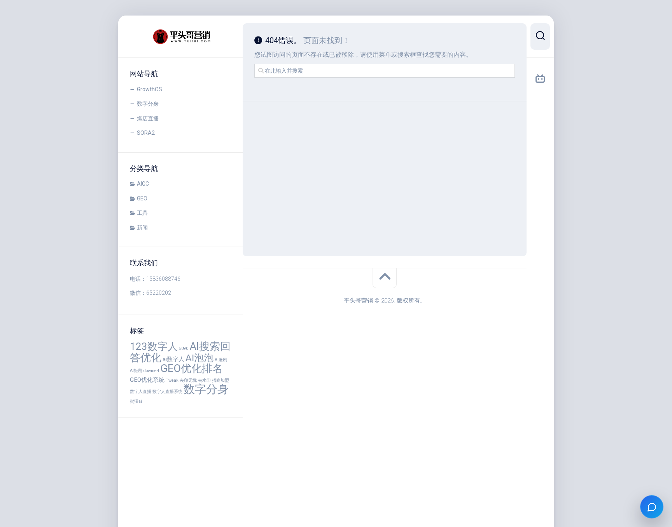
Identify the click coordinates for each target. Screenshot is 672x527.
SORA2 (146, 133)
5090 (183, 348)
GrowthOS (149, 89)
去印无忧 (188, 380)
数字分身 (148, 104)
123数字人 (154, 346)
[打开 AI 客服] (651, 506)
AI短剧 (136, 370)
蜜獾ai (136, 401)
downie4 (151, 370)
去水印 (204, 380)
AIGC (143, 184)
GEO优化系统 (147, 379)
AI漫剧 (221, 359)
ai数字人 (173, 359)
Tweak (172, 380)
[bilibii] (540, 78)
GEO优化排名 (191, 368)
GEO (142, 198)
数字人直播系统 (167, 391)
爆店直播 (148, 118)
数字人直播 (140, 391)
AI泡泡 (200, 358)
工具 (142, 213)
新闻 (142, 227)
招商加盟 (220, 380)
